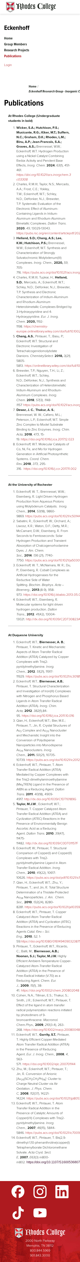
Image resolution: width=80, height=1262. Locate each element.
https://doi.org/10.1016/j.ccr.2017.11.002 (50, 468)
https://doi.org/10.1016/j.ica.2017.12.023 (47, 439)
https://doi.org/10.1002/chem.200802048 (50, 990)
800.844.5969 (40, 1250)
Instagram (40, 1191)
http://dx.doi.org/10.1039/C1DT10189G (50, 799)
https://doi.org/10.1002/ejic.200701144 (49, 1064)
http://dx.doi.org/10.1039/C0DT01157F (52, 843)
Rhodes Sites (31, 7)
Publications (12, 56)
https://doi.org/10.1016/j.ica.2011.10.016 (48, 715)
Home (33, 86)
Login (8, 65)
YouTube (40, 1212)
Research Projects (16, 50)
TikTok (18, 1212)
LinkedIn (62, 1191)
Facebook (18, 1191)
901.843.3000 (40, 1255)
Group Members (15, 44)
